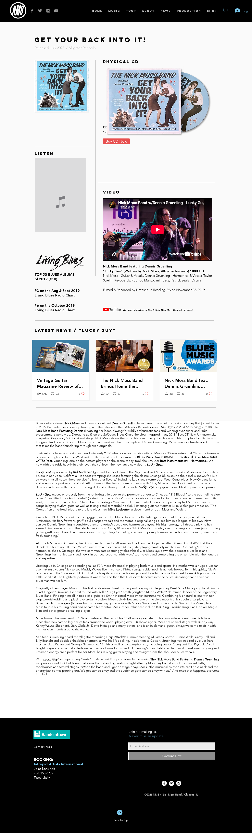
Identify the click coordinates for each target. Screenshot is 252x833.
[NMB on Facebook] (32, 10)
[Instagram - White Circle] (178, 783)
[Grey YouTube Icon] (56, 10)
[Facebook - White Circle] (164, 783)
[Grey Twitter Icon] (40, 10)
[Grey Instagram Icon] (48, 10)
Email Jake (42, 778)
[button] (225, 10)
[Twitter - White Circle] (171, 783)
